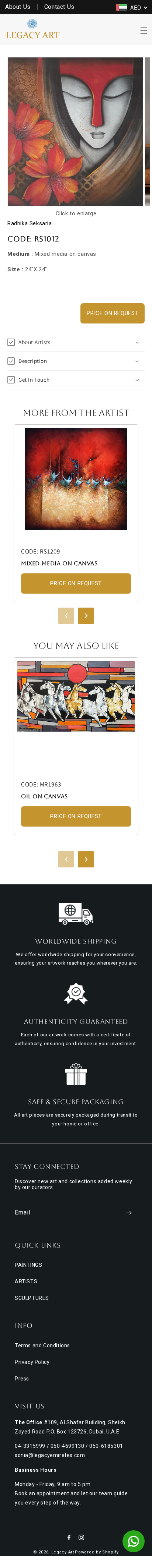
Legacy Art (62, 1552)
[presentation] (66, 616)
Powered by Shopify (97, 1552)
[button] (144, 30)
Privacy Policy (32, 1362)
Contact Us (59, 6)
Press (22, 1379)
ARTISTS (26, 1281)
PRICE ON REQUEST (112, 313)
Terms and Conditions (42, 1345)
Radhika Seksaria (29, 223)
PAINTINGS (28, 1265)
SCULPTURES (32, 1298)
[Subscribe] (129, 1212)
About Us (18, 6)
